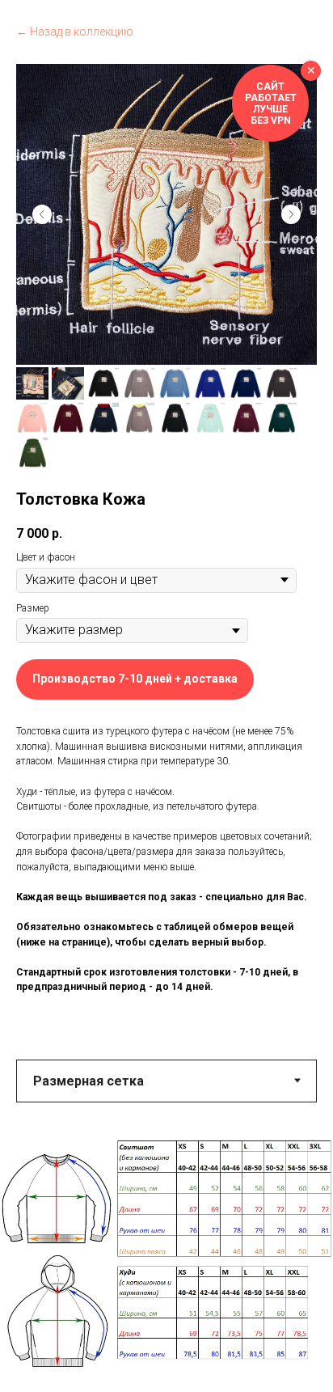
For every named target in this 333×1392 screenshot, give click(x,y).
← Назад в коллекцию (74, 31)
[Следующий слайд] (291, 214)
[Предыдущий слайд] (42, 214)
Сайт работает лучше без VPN (271, 103)
